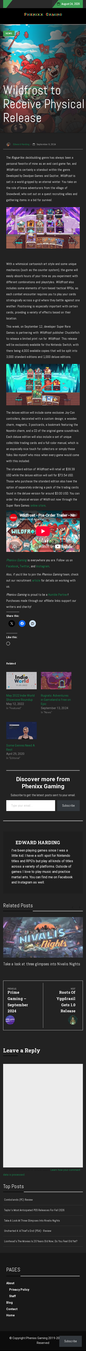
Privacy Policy (19, 1289)
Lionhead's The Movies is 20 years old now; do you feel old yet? (40, 1241)
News (9, 33)
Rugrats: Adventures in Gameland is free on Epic (56, 700)
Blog (9, 1302)
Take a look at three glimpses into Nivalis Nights (41, 964)
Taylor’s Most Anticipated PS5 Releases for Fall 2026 (34, 1210)
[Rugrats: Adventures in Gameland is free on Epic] (56, 680)
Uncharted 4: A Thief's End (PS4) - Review (27, 1231)
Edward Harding (21, 144)
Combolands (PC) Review (18, 1199)
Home (10, 1315)
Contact (12, 1309)
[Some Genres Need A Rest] (21, 730)
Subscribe (68, 805)
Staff (12, 1296)
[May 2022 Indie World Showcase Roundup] (21, 680)
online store (38, 505)
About (10, 1283)
